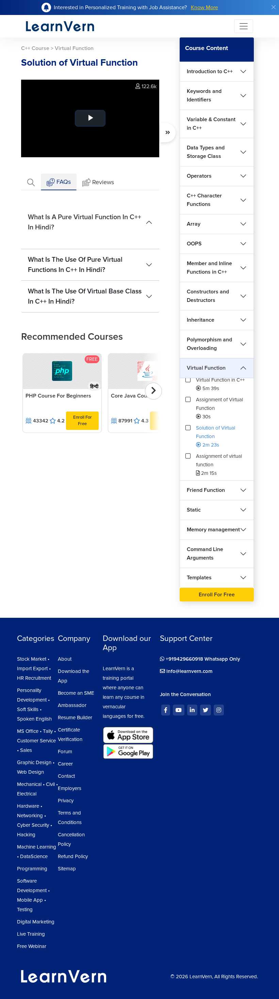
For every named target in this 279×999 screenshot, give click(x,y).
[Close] (273, 7)
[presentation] (153, 391)
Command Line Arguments (205, 553)
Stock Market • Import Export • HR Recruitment (34, 668)
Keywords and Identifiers (204, 95)
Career (65, 764)
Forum (65, 751)
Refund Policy (73, 856)
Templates (199, 577)
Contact (66, 776)
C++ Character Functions (204, 200)
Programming (32, 869)
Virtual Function (206, 368)
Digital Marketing (35, 922)
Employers (69, 788)
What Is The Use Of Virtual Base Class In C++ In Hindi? (85, 296)
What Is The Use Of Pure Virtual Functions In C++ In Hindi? (75, 265)
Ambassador (72, 705)
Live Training (31, 934)
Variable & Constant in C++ (211, 123)
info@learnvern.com (189, 671)
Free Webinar (31, 946)
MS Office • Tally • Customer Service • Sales (36, 740)
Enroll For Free (82, 420)
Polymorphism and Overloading (209, 344)
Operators (199, 176)
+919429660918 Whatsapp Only (202, 659)
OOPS (194, 243)
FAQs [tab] (63, 182)
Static (194, 509)
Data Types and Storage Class (206, 152)
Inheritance (200, 320)
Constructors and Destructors (208, 296)
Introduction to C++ (210, 71)
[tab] (31, 182)
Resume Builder (75, 717)
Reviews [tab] (103, 182)
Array (193, 224)
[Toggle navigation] (243, 26)
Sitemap (67, 869)
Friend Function (206, 490)
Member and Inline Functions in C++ (209, 267)
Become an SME (76, 693)
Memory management (213, 529)
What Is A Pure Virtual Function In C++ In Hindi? (84, 222)
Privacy (65, 800)
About (64, 659)
